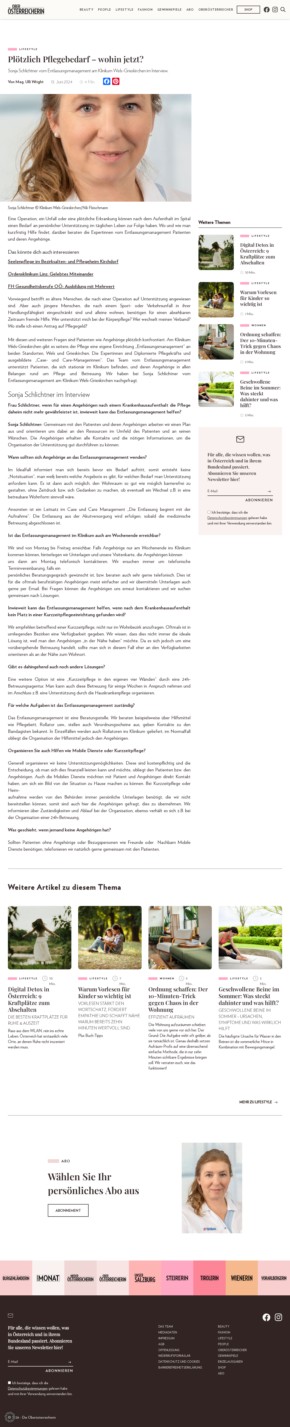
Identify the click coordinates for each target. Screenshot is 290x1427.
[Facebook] (106, 82)
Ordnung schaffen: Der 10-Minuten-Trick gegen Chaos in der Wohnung (260, 343)
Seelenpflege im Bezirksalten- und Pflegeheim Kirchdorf (63, 261)
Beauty (87, 9)
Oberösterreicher (215, 9)
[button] (10, 1417)
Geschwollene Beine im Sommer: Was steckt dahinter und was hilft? (260, 393)
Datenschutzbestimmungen (227, 518)
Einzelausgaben (230, 1361)
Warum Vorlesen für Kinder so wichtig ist (258, 298)
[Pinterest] (115, 82)
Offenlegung (168, 1350)
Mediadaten (167, 1332)
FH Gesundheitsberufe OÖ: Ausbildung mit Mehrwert (61, 286)
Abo (190, 9)
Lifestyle (124, 9)
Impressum (166, 1338)
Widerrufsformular (174, 1356)
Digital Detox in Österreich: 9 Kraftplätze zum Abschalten (257, 253)
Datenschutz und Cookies (179, 1361)
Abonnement (68, 1210)
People (104, 9)
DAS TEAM (165, 1326)
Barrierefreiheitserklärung (180, 1367)
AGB (161, 1344)
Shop (248, 9)
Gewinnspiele (169, 9)
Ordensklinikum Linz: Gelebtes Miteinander (50, 274)
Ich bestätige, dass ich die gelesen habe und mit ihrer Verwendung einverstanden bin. (240, 518)
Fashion (145, 9)
